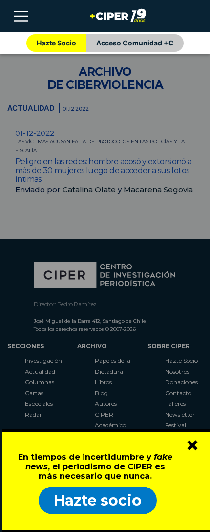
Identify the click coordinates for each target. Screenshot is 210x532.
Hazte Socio (56, 43)
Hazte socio (98, 500)
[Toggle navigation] (21, 16)
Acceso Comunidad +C (135, 43)
